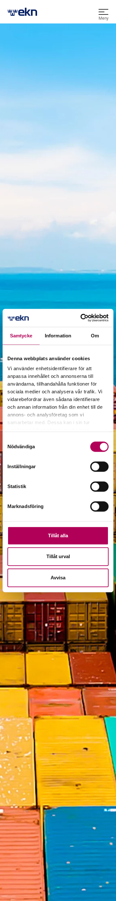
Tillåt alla (58, 535)
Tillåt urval (58, 556)
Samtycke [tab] (21, 335)
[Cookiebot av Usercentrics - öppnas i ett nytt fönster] (82, 318)
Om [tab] (95, 335)
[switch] (99, 466)
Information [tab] (58, 335)
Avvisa (58, 577)
